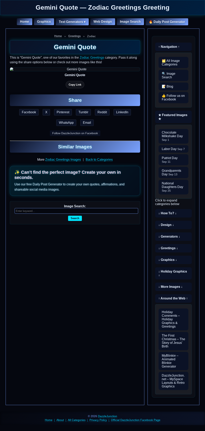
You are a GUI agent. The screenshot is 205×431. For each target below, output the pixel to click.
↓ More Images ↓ (170, 286)
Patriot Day (170, 159)
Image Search (130, 21)
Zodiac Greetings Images (63, 159)
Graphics (44, 21)
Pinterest (63, 112)
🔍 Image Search (168, 75)
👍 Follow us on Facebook (173, 97)
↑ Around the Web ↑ (173, 298)
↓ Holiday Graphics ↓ (172, 273)
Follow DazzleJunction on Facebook (75, 133)
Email (87, 122)
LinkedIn (122, 112)
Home (24, 21)
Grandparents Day (171, 172)
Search (75, 218)
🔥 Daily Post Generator (167, 21)
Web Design (102, 21)
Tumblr (83, 112)
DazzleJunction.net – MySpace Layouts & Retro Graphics (173, 381)
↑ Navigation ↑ (169, 46)
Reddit (102, 112)
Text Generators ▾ (72, 21)
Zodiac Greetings (92, 57)
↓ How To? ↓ (167, 213)
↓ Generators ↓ (169, 236)
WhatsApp (66, 122)
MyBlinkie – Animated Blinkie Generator (170, 361)
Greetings (74, 36)
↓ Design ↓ (166, 225)
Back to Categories (99, 159)
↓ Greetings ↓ (168, 248)
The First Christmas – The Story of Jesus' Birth (173, 341)
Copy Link (75, 84)
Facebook (29, 112)
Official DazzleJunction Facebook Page (135, 420)
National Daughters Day (172, 187)
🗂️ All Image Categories (171, 62)
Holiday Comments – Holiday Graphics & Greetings (171, 319)
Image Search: (75, 206)
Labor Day (173, 149)
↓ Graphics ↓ (167, 259)
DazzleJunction (107, 416)
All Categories (76, 420)
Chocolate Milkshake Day (172, 136)
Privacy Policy (98, 420)
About (60, 420)
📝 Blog (167, 86)
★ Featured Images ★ (172, 117)
